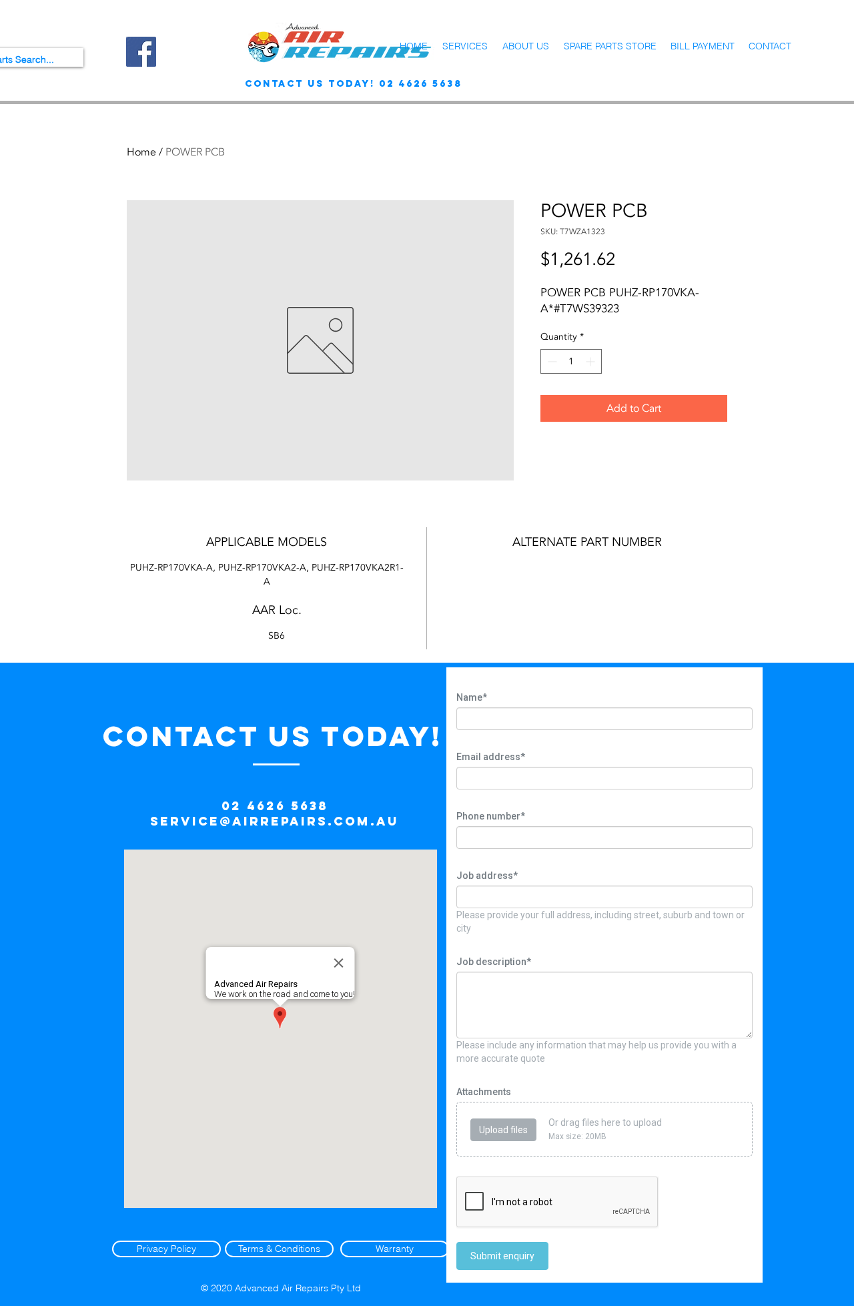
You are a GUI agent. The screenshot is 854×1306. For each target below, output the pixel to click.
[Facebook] (141, 52)
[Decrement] (550, 361)
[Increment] (591, 361)
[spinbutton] (571, 361)
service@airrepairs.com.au (274, 821)
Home (141, 152)
